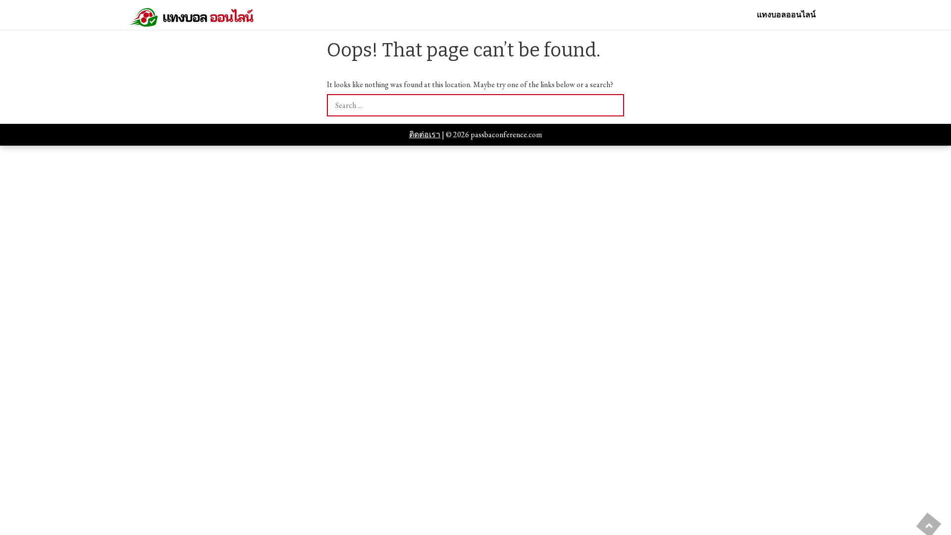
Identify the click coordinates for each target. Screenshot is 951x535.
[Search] (613, 105)
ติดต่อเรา (424, 134)
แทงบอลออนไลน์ (786, 14)
